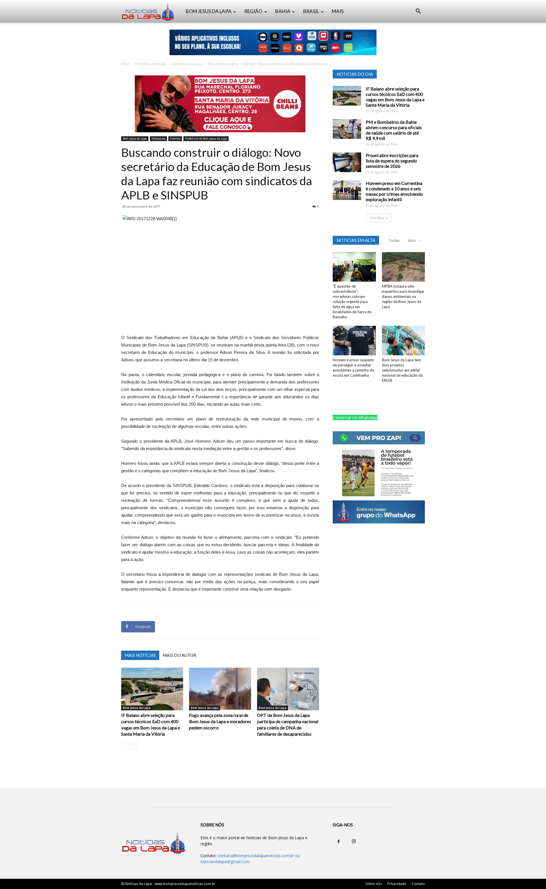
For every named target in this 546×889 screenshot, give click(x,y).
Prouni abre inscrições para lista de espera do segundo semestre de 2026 (392, 160)
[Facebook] (338, 841)
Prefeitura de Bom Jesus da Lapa (206, 139)
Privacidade (396, 883)
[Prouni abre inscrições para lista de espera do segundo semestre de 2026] (347, 162)
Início (125, 63)
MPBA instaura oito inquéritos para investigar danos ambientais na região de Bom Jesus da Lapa (403, 296)
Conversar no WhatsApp (355, 417)
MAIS (338, 11)
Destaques (158, 139)
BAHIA (282, 11)
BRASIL (311, 11)
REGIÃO (253, 11)
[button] (418, 12)
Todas (394, 240)
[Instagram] (353, 841)
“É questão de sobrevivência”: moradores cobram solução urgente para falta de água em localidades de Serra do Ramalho (352, 301)
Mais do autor (179, 655)
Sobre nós (373, 883)
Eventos (175, 139)
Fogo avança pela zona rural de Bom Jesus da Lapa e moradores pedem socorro (220, 721)
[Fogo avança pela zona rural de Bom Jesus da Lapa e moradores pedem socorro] (220, 689)
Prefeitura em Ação (150, 63)
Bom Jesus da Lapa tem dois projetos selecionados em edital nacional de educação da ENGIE (402, 370)
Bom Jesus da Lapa (186, 63)
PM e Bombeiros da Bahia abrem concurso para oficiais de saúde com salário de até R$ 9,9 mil (394, 130)
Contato (418, 883)
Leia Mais (376, 217)
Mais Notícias (140, 655)
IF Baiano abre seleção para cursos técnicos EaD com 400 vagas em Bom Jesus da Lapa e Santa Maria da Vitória (395, 97)
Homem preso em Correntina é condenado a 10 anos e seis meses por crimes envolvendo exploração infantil (394, 191)
